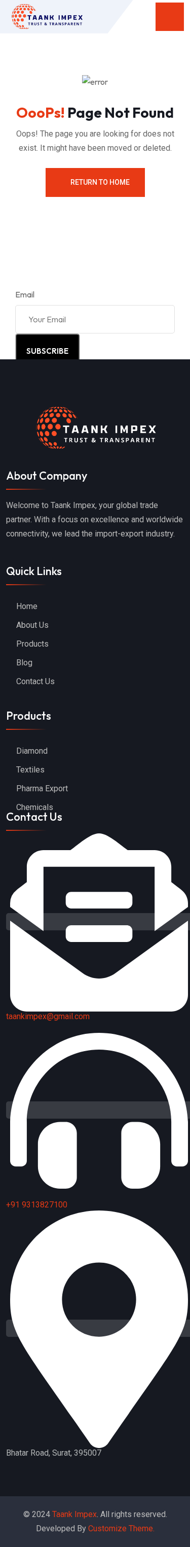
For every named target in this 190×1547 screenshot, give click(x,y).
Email (24, 294)
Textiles (30, 770)
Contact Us (35, 681)
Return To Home (100, 182)
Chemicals (34, 807)
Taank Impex (74, 1514)
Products (32, 644)
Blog (24, 662)
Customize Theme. (121, 1528)
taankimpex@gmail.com (48, 1016)
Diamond (32, 751)
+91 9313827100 (36, 1204)
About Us (32, 625)
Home (26, 606)
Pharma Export (42, 788)
